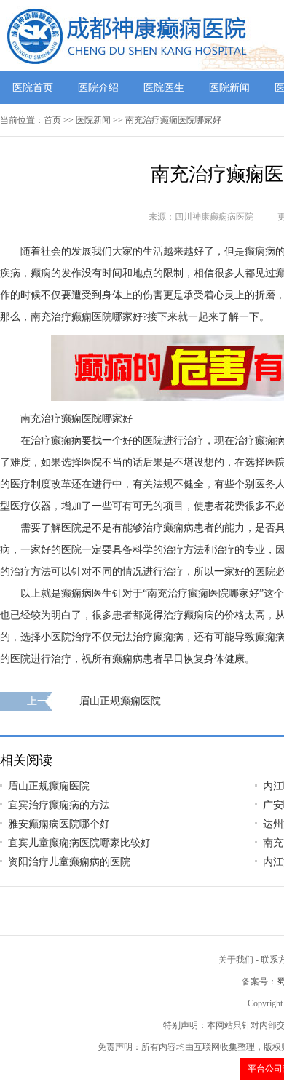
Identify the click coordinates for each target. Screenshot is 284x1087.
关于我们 (235, 960)
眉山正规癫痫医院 (120, 701)
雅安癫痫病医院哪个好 (59, 824)
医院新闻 (229, 87)
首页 (52, 120)
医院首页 (32, 87)
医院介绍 (98, 87)
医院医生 (163, 87)
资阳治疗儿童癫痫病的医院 (69, 861)
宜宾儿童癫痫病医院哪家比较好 (79, 842)
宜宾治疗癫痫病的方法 (59, 805)
